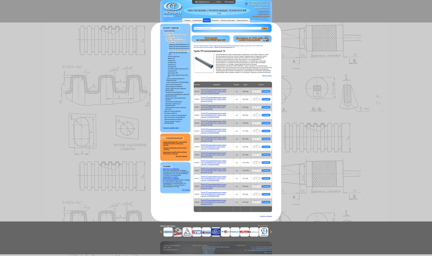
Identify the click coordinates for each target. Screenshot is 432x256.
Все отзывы (186, 190)
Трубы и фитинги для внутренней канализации (176, 35)
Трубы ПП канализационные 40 (179, 46)
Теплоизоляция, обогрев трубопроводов (172, 122)
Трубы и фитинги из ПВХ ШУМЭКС (178, 82)
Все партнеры (263, 225)
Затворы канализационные (174, 92)
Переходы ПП (172, 71)
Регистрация (229, 2)
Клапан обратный (173, 56)
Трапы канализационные (174, 84)
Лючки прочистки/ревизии (174, 102)
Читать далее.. (267, 75)
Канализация (168, 33)
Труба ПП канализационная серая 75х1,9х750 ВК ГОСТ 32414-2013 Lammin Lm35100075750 (213, 194)
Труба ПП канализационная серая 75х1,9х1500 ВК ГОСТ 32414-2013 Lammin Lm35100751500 (213, 115)
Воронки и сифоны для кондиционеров (172, 104)
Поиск (265, 28)
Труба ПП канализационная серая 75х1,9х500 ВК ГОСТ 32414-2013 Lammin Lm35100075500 (213, 178)
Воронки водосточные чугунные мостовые (175, 108)
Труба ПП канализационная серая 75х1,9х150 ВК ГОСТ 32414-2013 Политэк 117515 (213, 107)
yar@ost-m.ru (211, 255)
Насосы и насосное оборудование (175, 115)
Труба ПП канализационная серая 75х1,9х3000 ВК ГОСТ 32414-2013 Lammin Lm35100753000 (213, 162)
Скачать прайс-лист (171, 128)
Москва (178, 16)
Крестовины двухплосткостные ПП (178, 75)
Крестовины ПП (173, 73)
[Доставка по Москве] (252, 40)
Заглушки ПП (172, 67)
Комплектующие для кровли (173, 119)
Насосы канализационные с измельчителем (175, 79)
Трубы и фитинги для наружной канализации (175, 89)
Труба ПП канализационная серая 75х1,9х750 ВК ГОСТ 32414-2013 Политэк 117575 (213, 202)
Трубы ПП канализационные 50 (179, 48)
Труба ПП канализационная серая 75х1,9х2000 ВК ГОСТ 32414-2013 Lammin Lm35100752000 (213, 131)
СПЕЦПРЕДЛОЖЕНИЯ (174, 138)
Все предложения (181, 156)
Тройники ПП (172, 62)
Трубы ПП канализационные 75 (179, 50)
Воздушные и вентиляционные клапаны (175, 98)
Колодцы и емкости (170, 113)
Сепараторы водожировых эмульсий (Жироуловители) (177, 95)
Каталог (207, 20)
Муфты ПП (171, 58)
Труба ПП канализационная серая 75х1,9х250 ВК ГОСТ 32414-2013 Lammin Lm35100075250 (213, 147)
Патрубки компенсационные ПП (178, 69)
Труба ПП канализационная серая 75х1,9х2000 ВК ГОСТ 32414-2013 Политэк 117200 (213, 139)
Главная (187, 20)
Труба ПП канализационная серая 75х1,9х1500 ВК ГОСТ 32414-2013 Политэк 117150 (213, 123)
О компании (197, 20)
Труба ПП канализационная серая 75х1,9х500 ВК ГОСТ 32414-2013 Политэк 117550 (213, 186)
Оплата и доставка (228, 20)
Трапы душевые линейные (174, 86)
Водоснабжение (169, 31)
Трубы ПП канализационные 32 (179, 44)
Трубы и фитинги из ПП (174, 39)
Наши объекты (242, 20)
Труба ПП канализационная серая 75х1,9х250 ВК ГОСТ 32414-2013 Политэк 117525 (213, 155)
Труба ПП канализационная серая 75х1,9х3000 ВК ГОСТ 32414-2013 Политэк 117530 (213, 170)
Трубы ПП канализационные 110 (178, 53)
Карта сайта (268, 253)
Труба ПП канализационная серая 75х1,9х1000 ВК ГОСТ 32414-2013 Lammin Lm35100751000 (213, 91)
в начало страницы (266, 216)
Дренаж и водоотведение (172, 111)
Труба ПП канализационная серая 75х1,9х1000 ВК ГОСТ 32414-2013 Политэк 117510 (213, 99)
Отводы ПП (171, 60)
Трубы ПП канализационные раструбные (177, 41)
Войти (219, 2)
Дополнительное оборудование (174, 117)
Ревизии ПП (172, 65)
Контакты (215, 20)
